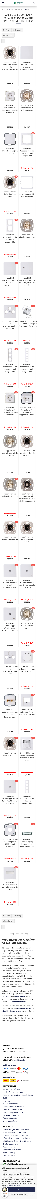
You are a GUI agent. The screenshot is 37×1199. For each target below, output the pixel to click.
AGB (4, 1104)
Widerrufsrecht (8, 1107)
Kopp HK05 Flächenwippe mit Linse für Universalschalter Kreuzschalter (10, 584)
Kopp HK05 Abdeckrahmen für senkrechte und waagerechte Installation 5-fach (27, 368)
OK (19, 1189)
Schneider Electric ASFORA (11, 1011)
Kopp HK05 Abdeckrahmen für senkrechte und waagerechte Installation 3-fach (10, 368)
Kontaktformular (19, 1060)
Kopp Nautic (6, 996)
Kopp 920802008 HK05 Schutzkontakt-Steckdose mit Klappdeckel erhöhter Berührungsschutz (27, 411)
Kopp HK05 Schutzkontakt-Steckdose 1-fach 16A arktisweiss (10, 109)
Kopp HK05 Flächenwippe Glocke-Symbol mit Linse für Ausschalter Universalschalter (10, 800)
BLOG (5, 1098)
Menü (3, 3)
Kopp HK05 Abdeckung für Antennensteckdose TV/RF (10, 670)
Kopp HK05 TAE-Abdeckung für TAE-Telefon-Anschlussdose (26, 712)
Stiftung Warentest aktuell (13, 1150)
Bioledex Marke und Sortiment (14, 1132)
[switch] (4, 1196)
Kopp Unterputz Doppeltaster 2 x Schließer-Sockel (27, 107)
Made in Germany (9, 1147)
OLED (5, 1156)
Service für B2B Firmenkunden (14, 1092)
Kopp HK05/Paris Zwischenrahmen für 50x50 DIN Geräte (27, 194)
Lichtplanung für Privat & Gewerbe (16, 1130)
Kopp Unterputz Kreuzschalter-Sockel (10, 538)
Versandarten (9, 1077)
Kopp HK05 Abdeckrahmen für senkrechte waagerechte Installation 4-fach (27, 800)
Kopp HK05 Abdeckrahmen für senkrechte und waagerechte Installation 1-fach (27, 152)
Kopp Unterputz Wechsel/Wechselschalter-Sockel (11, 453)
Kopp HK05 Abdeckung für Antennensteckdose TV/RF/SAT (10, 324)
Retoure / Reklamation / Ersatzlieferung (18, 1095)
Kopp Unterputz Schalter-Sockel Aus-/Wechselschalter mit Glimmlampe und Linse (27, 498)
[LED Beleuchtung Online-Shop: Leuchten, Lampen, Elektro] (18, 3)
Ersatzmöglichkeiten (10, 1144)
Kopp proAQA (20, 996)
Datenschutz (19, 1107)
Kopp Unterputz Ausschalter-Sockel (10, 754)
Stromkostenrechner (10, 1135)
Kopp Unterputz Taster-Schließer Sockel (10, 194)
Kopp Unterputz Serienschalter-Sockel (10, 495)
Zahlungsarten (9, 1065)
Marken (6, 1153)
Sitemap (12, 1153)
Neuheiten (11, 1156)
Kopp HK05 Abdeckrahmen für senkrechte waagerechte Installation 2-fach (10, 239)
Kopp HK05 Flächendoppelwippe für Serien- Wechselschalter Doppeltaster (10, 282)
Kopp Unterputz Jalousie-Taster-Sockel (27, 236)
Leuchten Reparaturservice (13, 1112)
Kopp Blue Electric (19, 1002)
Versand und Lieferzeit (11, 1089)
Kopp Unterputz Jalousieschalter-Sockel (27, 625)
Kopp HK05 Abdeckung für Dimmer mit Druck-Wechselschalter (27, 669)
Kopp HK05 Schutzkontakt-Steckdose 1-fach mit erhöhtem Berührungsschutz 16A (10, 411)
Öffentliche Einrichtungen (12, 1110)
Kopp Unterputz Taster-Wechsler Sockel (27, 539)
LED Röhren (27, 1141)
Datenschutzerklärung (13, 1185)
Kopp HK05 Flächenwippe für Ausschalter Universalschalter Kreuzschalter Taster (27, 66)
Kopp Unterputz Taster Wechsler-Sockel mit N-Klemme (27, 453)
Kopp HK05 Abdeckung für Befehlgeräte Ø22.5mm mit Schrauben (10, 842)
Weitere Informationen (18, 1195)
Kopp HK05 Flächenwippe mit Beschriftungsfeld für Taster (10, 886)
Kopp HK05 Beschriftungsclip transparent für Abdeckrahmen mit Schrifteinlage (27, 843)
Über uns (6, 1118)
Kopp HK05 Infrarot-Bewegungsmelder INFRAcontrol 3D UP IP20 (27, 756)
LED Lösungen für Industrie (13, 1141)
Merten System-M (24, 1008)
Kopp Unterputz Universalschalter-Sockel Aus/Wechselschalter (10, 65)
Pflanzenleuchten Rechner (13, 1138)
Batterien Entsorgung (11, 1115)
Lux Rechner (23, 1135)
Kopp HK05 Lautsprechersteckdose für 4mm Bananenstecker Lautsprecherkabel (10, 714)
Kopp (31, 951)
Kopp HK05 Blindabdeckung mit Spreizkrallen (10, 151)
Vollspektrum (28, 1138)
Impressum (7, 1101)
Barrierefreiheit (12, 1104)
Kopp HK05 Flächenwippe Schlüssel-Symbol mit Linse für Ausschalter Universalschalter (10, 627)
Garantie (13, 1118)
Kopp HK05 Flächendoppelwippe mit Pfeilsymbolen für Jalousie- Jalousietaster (27, 282)
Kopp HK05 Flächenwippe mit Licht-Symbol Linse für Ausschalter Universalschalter (27, 584)
